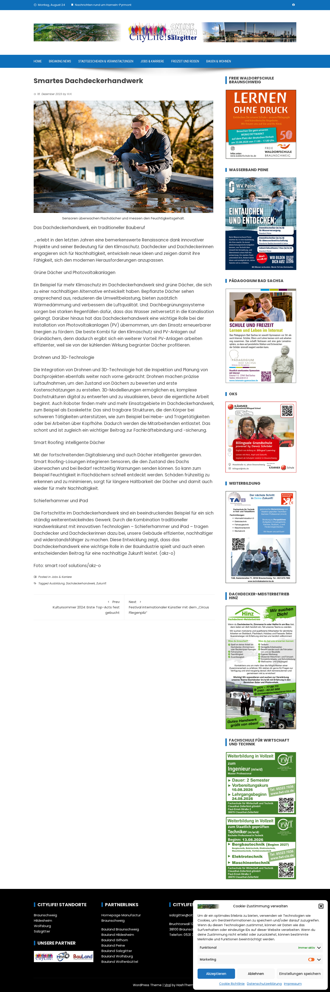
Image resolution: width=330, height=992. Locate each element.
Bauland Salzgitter (116, 950)
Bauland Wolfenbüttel (119, 961)
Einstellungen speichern (300, 973)
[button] (321, 906)
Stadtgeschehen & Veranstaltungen (105, 61)
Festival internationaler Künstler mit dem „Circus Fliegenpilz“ (169, 607)
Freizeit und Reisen (185, 61)
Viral (167, 985)
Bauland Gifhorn (114, 940)
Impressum (293, 983)
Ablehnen (256, 973)
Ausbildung (57, 583)
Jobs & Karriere (152, 61)
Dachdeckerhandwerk (80, 583)
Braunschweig (45, 915)
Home (38, 61)
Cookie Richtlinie (232, 983)
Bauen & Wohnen (218, 61)
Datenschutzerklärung (264, 983)
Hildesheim (43, 920)
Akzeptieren (216, 973)
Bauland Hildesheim (117, 934)
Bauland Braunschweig (120, 929)
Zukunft (101, 583)
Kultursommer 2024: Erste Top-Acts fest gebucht (86, 607)
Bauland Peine (113, 945)
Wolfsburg (42, 926)
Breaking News (60, 61)
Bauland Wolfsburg (117, 956)
